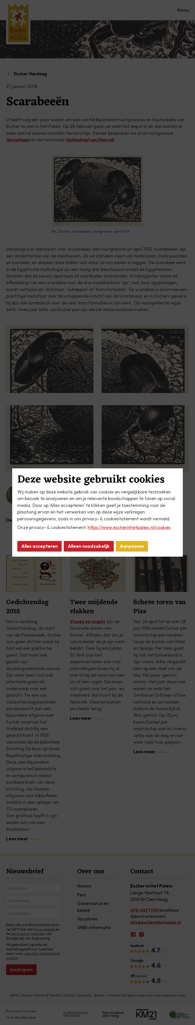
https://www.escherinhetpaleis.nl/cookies (129, 527)
